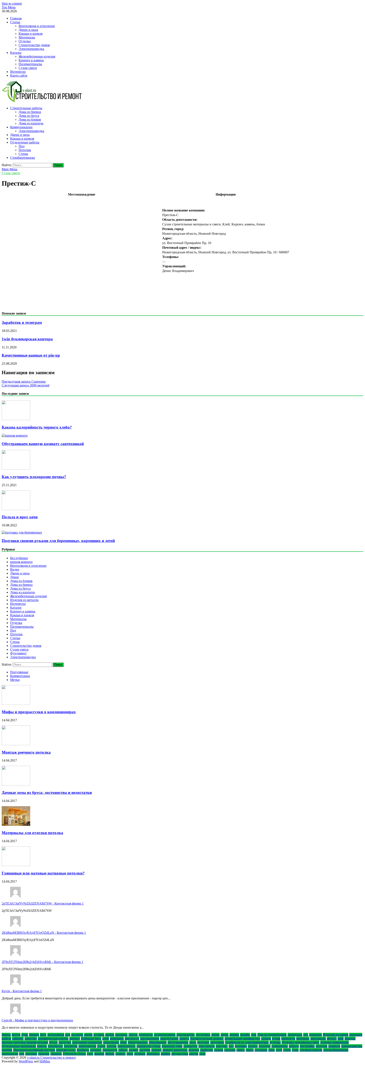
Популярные (19, 672)
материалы (318, 1038)
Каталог (16, 52)
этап (202, 1053)
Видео (14, 569)
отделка (275, 1042)
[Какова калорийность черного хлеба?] (16, 419)
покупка (222, 1046)
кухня (276, 1038)
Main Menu (9, 169)
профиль (83, 1050)
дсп (305, 1034)
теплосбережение (335, 1050)
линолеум (288, 1038)
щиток (193, 1053)
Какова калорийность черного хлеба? (37, 427)
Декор (14, 577)
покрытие (190, 1046)
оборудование (138, 1042)
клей (105, 1038)
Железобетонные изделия (37, 56)
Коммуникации (21, 127)
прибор (7, 1050)
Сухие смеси (28, 68)
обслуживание (178, 1042)
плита (101, 1046)
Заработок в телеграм (22, 322)
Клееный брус (91, 1038)
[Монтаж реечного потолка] (16, 744)
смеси (240, 1050)
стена (287, 1050)
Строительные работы (26, 108)
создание (261, 1050)
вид (67, 1034)
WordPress (26, 1061)
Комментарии (20, 676)
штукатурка (179, 1053)
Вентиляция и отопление (37, 26)
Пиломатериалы (30, 64)
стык (295, 1050)
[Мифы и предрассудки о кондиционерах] (16, 703)
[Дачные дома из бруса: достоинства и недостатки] (16, 784)
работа (123, 1050)
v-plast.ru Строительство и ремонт (51, 1057)
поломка (241, 1046)
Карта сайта (18, 75)
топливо (31, 1053)
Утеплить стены (74, 1053)
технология (10, 1053)
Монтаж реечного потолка (26, 752)
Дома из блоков (30, 119)
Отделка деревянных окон (300, 1042)
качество (31, 1038)
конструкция (169, 1038)
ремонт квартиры (175, 1050)
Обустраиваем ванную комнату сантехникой (43, 443)
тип (21, 1053)
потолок (321, 1046)
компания (117, 1038)
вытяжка (121, 1034)
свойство (206, 1050)
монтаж (350, 1038)
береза (6, 1034)
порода (294, 1046)
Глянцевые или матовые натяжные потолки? (43, 873)
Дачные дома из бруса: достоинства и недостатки (47, 792)
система (230, 1050)
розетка (193, 1050)
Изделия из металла (24, 600)
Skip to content (12, 3)
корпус (184, 1038)
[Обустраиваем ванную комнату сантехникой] (14, 435)
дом (253, 1034)
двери (215, 1034)
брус (43, 1034)
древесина (294, 1034)
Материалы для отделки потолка (32, 832)
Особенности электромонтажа (247, 1042)
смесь (250, 1050)
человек (140, 1053)
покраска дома (172, 1046)
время (88, 1034)
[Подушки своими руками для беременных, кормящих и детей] (22, 532)
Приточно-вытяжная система (34, 1050)
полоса (253, 1046)
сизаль (218, 1050)
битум (16, 1034)
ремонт (156, 1050)
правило (334, 1046)
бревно (34, 1034)
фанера (99, 1053)
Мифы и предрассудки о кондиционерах (39, 712)
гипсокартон (185, 1034)
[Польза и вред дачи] (16, 509)
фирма (109, 1053)
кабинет (18, 1038)
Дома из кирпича (31, 123)
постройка (307, 1046)
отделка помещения (334, 1042)
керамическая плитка (53, 1038)
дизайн (245, 1034)
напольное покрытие (87, 1042)
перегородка (87, 1046)
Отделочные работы (24, 142)
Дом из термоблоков (272, 1034)
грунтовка (203, 1034)
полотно (265, 1046)
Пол (22, 146)
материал (302, 1038)
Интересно (18, 71)
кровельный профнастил (242, 1038)
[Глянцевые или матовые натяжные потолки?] (16, 865)
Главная (16, 18)
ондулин (203, 1042)
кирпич (74, 1038)
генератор (146, 1034)
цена (130, 1053)
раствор (144, 1050)
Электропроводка (31, 49)
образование (158, 1042)
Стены (23, 154)
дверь (225, 1034)
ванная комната (21, 562)
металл (332, 1038)
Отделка (25, 41)
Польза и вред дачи (20, 517)
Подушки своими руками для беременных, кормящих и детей (58, 540)
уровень (56, 1053)
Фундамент (18, 653)
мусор (53, 1042)
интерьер (355, 1034)
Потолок (25, 150)
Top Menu (9, 7)
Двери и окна (28, 30)
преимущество (351, 1046)
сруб (279, 1050)
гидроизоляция (165, 1034)
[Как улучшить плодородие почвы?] (16, 468)
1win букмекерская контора (27, 339)
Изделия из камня (335, 1034)
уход (90, 1053)
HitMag (44, 1061)
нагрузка (65, 1042)
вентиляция (55, 1034)
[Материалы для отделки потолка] (16, 824)
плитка (111, 1046)
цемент (120, 1053)
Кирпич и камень (31, 60)
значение (315, 1034)
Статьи (15, 22)
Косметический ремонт (207, 1038)
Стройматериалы (22, 157)
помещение (279, 1046)
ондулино (217, 1042)
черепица (153, 1053)
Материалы (27, 37)
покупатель (206, 1046)
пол (231, 1046)
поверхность (126, 1046)
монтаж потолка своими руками (25, 1042)
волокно (77, 1034)
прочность (109, 1050)
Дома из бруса (29, 115)
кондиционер (149, 1038)
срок (271, 1050)
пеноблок (71, 1046)
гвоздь (133, 1034)
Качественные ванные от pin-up (31, 355)
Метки (15, 679)
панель (42, 1046)
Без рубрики (19, 558)
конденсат (132, 1038)
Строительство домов (34, 45)
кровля (266, 1038)
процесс (96, 1050)
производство (66, 1050)
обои (123, 1042)
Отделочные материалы (19, 1046)
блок (24, 1034)
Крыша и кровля (30, 33)
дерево (234, 1034)
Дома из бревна (30, 112)
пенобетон (55, 1046)
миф (341, 1038)
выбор (109, 1034)
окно (192, 1042)
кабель (6, 1038)
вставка (98, 1034)
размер (133, 1050)
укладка (43, 1053)
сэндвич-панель (311, 1050)
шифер (165, 1053)
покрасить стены (148, 1046)
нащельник (111, 1042)
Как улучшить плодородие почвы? (34, 477)
